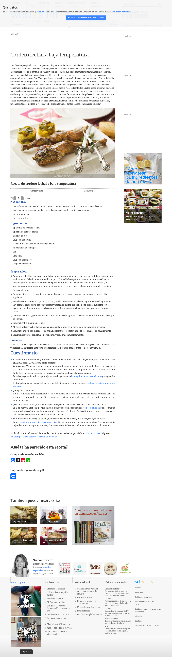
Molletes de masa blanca (58, 614)
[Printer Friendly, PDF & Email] (13, 478)
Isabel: (118, 602)
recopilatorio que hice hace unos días (38, 422)
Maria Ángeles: (118, 621)
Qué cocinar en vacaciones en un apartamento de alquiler (88, 591)
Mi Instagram (18, 582)
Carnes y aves (93, 433)
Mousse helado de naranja (88, 607)
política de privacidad (121, 12)
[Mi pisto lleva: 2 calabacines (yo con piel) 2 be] (26, 601)
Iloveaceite (64, 568)
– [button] (15, 198)
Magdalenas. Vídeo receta (58, 624)
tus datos (42, 12)
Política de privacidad (143, 597)
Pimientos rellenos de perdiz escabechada (97, 26)
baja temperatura (19, 436)
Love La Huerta (125, 568)
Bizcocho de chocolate (56, 589)
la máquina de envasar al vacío (86, 376)
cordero (33, 436)
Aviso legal (139, 592)
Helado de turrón (85, 597)
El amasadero (95, 568)
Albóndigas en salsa (56, 602)
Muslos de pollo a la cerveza (59, 628)
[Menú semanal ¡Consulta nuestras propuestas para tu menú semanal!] (143, 222)
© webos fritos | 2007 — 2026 (147, 626)
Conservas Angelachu (110, 568)
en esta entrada (92, 408)
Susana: (117, 629)
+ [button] (22, 198)
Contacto (138, 621)
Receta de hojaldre (55, 599)
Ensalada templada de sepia (89, 614)
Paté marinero (83, 611)
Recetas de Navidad (47, 436)
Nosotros (138, 588)
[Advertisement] (56, 41)
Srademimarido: (117, 592)
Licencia (138, 616)
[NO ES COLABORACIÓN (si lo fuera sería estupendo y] (26, 632)
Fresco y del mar (80, 568)
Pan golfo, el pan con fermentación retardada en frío (59, 608)
